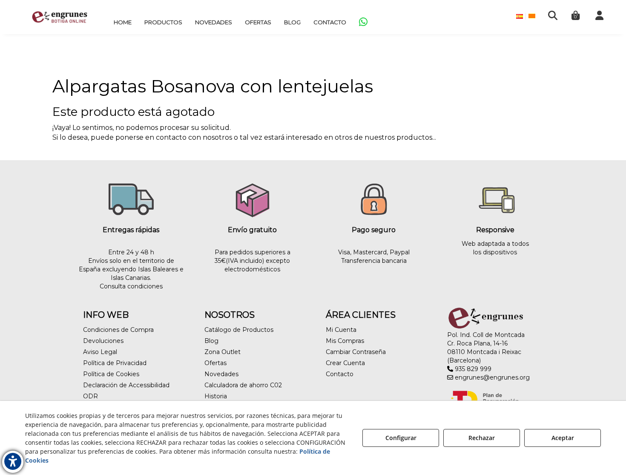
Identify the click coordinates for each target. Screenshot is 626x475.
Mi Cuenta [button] (341, 330)
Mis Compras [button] (345, 341)
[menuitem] (122, 22)
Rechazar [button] (481, 438)
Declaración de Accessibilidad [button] (126, 385)
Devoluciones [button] (103, 341)
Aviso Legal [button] (100, 352)
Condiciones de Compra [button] (118, 330)
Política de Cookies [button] (111, 374)
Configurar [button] (400, 438)
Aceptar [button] (562, 438)
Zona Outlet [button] (222, 352)
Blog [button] (211, 341)
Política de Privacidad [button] (114, 363)
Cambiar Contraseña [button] (356, 352)
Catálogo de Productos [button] (238, 330)
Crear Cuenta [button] (345, 363)
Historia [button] (215, 396)
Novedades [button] (221, 374)
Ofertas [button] (215, 363)
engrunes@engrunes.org (491, 377)
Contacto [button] (339, 374)
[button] (60, 17)
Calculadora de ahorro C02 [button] (243, 385)
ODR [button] (90, 396)
